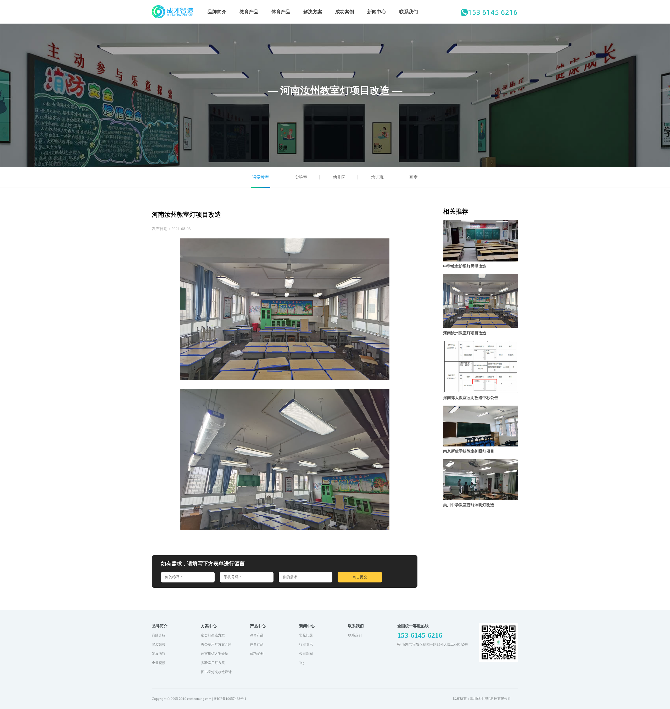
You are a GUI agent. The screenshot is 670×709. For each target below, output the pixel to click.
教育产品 (248, 11)
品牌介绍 (158, 635)
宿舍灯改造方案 (213, 635)
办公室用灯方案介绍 (216, 644)
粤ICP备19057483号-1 (230, 699)
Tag (301, 663)
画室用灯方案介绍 (214, 654)
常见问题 (306, 635)
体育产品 (280, 11)
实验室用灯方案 (213, 663)
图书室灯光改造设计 (216, 672)
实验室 (301, 177)
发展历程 (158, 654)
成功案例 (344, 11)
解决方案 (312, 11)
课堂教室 (260, 177)
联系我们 (408, 11)
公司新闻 (306, 654)
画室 (413, 177)
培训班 (377, 177)
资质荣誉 (158, 644)
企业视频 (158, 663)
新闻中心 (376, 11)
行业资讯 (306, 644)
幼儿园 (339, 177)
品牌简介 (217, 11)
